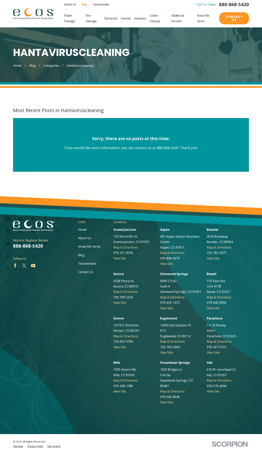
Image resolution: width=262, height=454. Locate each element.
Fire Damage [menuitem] (91, 18)
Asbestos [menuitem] (140, 18)
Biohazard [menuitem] (110, 18)
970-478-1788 (123, 386)
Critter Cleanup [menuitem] (155, 18)
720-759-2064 (170, 347)
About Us (70, 4)
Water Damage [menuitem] (69, 18)
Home (82, 229)
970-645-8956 (216, 302)
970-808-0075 (170, 258)
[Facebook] (15, 266)
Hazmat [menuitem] (125, 18)
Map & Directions (125, 247)
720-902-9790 (123, 341)
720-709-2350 (123, 297)
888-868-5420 (234, 4)
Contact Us (234, 18)
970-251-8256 (123, 253)
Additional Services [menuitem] (177, 18)
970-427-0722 (216, 347)
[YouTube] (33, 266)
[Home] (33, 13)
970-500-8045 (170, 397)
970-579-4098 (216, 386)
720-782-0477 (216, 253)
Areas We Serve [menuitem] (203, 18)
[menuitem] (18, 446)
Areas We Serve (89, 246)
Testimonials (101, 4)
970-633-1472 (170, 302)
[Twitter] (24, 266)
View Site (119, 258)
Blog (84, 4)
